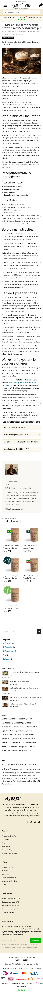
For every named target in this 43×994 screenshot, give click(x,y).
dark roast (27, 775)
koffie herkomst (7, 772)
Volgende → (12, 518)
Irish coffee (26, 147)
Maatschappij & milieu (9, 881)
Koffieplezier (7, 643)
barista (28, 772)
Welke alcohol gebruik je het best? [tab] (16, 434)
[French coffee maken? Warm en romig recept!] (5, 698)
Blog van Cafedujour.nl (9, 853)
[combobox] (21, 12)
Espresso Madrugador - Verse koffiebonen (12, 577)
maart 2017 (6, 750)
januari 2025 (17, 738)
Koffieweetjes (7, 647)
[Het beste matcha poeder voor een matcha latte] (5, 673)
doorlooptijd (29, 769)
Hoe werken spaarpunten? (10, 905)
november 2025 (19, 727)
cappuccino (16, 772)
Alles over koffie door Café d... (17, 31)
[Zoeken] (6, 12)
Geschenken (6, 846)
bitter (31, 781)
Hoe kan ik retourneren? (10, 909)
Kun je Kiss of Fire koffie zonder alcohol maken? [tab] (21, 441)
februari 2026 (16, 723)
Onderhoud (6, 659)
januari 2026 (26, 723)
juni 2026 (12, 719)
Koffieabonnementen (9, 877)
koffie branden (7, 775)
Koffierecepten (35, 31)
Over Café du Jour (7, 867)
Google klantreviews (34, 17)
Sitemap (4, 884)
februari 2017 (16, 750)
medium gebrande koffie (20, 382)
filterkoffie (36, 781)
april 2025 (21, 734)
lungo (37, 769)
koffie (10, 769)
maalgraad (25, 781)
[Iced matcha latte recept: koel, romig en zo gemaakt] (5, 689)
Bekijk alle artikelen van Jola (15, 509)
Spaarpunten (6, 874)
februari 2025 (6, 738)
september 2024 (18, 742)
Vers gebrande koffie (9, 836)
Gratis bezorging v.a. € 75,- (11, 902)
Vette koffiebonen (18, 775)
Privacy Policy (16, 964)
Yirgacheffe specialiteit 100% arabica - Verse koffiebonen (11, 607)
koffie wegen (6, 781)
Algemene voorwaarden (18, 948)
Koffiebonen (6, 839)
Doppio (10, 784)
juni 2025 (5, 734)
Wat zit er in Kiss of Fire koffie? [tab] (15, 427)
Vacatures (5, 870)
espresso (8, 764)
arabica (34, 775)
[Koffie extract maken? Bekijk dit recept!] (5, 705)
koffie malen (35, 772)
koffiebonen (20, 764)
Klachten (8, 964)
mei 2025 (13, 734)
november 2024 (28, 738)
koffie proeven (34, 778)
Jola (15, 42)
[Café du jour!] (21, 6)
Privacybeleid (36, 945)
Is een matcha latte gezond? (19, 681)
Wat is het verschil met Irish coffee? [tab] (16, 449)
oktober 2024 (6, 742)
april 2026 (28, 719)
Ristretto (5, 784)
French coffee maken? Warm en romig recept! (25, 697)
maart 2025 (30, 734)
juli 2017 (25, 746)
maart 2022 (6, 746)
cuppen (26, 778)
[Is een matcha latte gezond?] (5, 682)
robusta (4, 778)
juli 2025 (29, 731)
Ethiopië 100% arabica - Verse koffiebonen (31, 577)
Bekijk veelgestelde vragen (11, 898)
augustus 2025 (20, 731)
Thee (4, 655)
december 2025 (7, 727)
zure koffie (10, 778)
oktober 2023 (30, 742)
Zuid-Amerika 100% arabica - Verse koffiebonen (30, 547)
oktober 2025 (31, 727)
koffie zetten (19, 778)
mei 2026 (20, 719)
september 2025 (7, 731)
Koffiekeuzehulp (22, 1)
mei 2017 (33, 746)
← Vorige (5, 518)
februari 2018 (16, 746)
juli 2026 (5, 719)
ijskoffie (23, 772)
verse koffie (18, 769)
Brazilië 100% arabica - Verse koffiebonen (11, 547)
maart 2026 (6, 723)
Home (4, 31)
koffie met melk (16, 781)
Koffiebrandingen (7, 850)
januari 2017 (26, 750)
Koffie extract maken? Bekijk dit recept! (23, 704)
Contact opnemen (8, 912)
